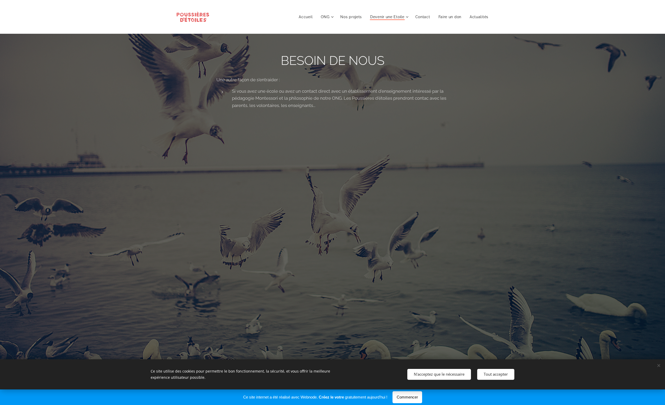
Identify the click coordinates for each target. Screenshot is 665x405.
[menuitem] (307, 16)
